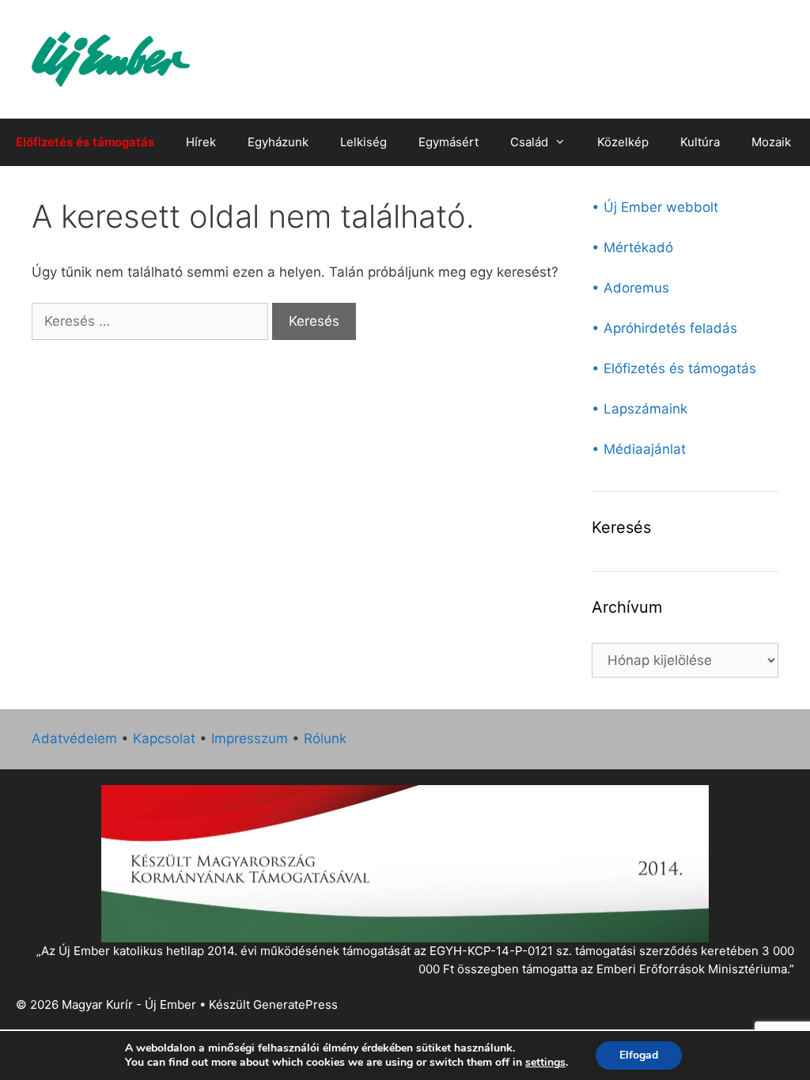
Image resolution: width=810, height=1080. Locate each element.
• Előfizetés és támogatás (674, 368)
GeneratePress (295, 1004)
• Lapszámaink (639, 409)
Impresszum (249, 738)
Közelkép (623, 141)
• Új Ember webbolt (655, 207)
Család (529, 141)
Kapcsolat (164, 738)
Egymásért (448, 141)
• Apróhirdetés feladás (664, 328)
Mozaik (771, 141)
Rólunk (325, 738)
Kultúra (700, 141)
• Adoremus (630, 288)
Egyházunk (278, 141)
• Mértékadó (632, 247)
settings (545, 1062)
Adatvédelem (74, 738)
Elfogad (638, 1055)
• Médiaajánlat (639, 449)
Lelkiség (363, 141)
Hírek (201, 141)
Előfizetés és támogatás (85, 141)
